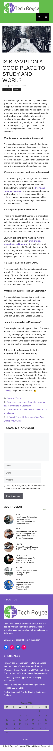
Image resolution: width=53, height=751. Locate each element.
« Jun (25, 739)
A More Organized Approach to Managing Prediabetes (27, 548)
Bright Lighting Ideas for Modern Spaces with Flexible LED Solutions (25, 560)
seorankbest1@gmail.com (28, 640)
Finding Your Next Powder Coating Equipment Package (26, 572)
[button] (39, 17)
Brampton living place (17, 402)
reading (7, 391)
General (7, 90)
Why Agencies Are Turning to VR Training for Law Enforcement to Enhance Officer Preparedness (26, 534)
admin (4, 86)
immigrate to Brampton (20, 406)
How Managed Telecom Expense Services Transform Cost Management (25, 585)
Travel (17, 90)
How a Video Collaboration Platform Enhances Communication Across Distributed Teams (26, 520)
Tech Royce (9, 624)
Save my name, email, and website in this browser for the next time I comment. (25, 487)
